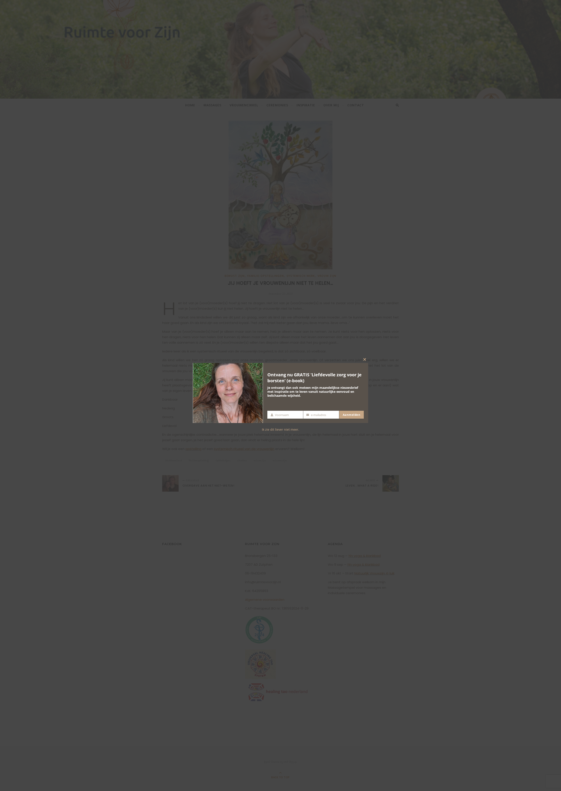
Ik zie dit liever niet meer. (280, 429)
